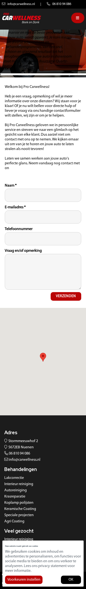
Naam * (11, 185)
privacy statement (52, 566)
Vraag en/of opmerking (23, 251)
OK (71, 580)
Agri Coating (14, 521)
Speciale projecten (19, 515)
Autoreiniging (15, 490)
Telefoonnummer (18, 229)
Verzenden (66, 296)
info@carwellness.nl (21, 4)
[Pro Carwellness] (21, 18)
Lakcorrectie (14, 478)
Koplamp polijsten (18, 503)
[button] (43, 357)
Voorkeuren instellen (23, 580)
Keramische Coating (20, 509)
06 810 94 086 (61, 4)
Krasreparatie (14, 496)
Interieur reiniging (18, 484)
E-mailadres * (15, 207)
